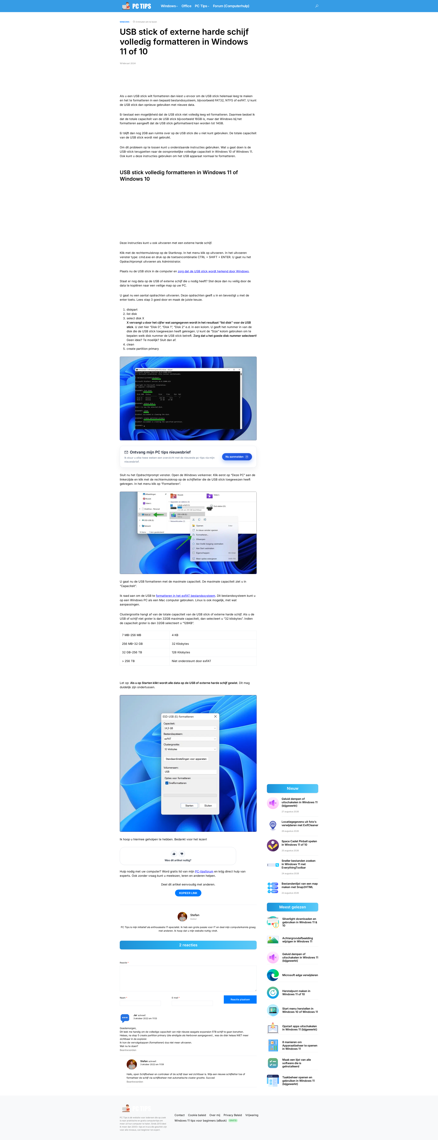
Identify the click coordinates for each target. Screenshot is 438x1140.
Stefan (194, 915)
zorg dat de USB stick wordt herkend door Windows (213, 271)
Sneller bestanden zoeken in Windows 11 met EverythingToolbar (298, 864)
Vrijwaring (251, 1115)
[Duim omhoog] (174, 854)
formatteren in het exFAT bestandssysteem (185, 595)
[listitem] (292, 922)
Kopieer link (188, 893)
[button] (316, 6)
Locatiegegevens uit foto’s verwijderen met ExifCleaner (300, 823)
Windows (124, 22)
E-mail (176, 997)
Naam (123, 997)
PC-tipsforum (204, 871)
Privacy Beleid (233, 1115)
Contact (180, 1115)
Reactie (124, 962)
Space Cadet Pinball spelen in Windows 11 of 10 (299, 842)
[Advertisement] (188, 81)
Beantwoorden (128, 1050)
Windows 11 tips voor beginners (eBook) (206, 1120)
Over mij (214, 1115)
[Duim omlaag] (182, 854)
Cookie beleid (197, 1115)
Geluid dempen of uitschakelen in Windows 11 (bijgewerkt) (300, 802)
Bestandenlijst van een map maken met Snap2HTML (300, 885)
